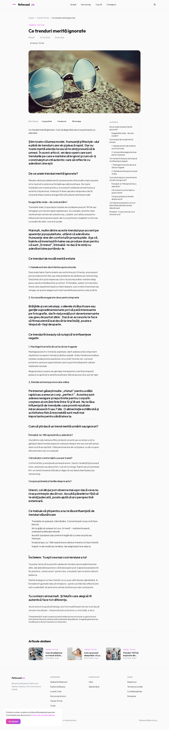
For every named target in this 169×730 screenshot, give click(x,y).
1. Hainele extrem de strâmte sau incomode (52, 267)
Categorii (111, 4)
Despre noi (132, 682)
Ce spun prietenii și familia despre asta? (50, 481)
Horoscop (86, 4)
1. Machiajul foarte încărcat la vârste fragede (53, 346)
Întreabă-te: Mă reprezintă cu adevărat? (51, 434)
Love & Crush (56, 691)
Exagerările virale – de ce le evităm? (48, 201)
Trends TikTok (43, 18)
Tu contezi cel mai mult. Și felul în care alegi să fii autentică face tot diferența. (60, 598)
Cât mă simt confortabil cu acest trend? (50, 457)
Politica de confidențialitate (43, 715)
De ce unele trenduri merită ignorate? (53, 173)
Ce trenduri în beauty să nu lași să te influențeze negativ (60, 336)
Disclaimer (131, 696)
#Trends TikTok (37, 43)
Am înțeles (13, 721)
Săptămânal (94, 686)
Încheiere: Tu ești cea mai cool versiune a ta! (58, 557)
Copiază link (46, 121)
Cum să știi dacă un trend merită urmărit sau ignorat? (63, 426)
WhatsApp (76, 121)
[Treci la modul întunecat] (154, 4)
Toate (52, 705)
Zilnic (91, 682)
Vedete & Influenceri (58, 682)
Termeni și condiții (135, 686)
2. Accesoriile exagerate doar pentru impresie (54, 297)
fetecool (26, 4)
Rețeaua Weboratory (148, 720)
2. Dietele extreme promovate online (49, 382)
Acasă (73, 4)
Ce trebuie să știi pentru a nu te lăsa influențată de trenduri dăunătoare (62, 512)
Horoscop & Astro (58, 696)
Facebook (62, 121)
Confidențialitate (134, 691)
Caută (99, 4)
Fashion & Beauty (57, 686)
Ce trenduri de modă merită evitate (52, 258)
